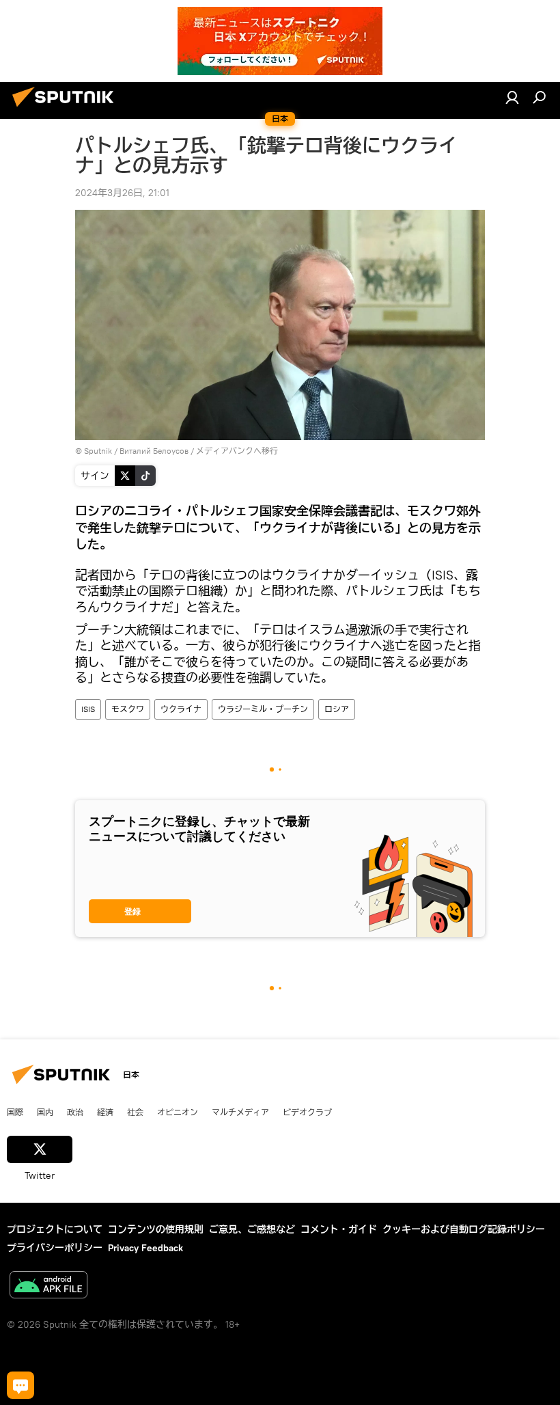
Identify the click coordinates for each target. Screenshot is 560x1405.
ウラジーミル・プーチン (263, 709)
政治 (75, 1112)
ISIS (88, 709)
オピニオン (177, 1112)
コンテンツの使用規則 (156, 1229)
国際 (15, 1112)
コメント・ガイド (338, 1229)
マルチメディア (240, 1112)
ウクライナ (180, 709)
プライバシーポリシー (54, 1248)
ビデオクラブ (307, 1112)
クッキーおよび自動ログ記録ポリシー (463, 1229)
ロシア (336, 709)
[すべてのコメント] (20, 1385)
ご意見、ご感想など (252, 1229)
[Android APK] (48, 1286)
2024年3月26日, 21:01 (122, 193)
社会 (135, 1112)
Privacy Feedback (145, 1248)
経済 (105, 1112)
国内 (45, 1112)
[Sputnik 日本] (67, 109)
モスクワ (127, 709)
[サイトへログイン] (512, 97)
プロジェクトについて (54, 1229)
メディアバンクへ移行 (237, 451)
